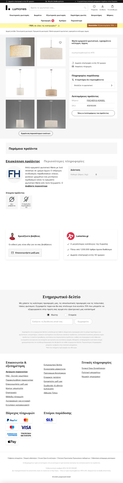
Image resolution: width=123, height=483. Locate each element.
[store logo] (16, 7)
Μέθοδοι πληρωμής (15, 396)
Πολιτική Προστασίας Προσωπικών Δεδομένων (74, 458)
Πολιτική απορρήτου (91, 372)
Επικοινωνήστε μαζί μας (17, 384)
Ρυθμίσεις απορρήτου (15, 458)
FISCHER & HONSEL (96, 100)
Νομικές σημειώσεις (91, 376)
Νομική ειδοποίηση (30, 458)
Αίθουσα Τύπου (51, 392)
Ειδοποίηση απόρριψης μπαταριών (103, 458)
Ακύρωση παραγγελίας (17, 372)
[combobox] (58, 7)
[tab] (23, 161)
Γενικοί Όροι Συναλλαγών (93, 368)
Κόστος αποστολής (14, 388)
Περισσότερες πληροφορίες (64, 161)
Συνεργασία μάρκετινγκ (55, 369)
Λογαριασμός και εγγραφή (18, 401)
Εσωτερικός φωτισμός (24, 31)
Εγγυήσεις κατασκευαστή (17, 405)
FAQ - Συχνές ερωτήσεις (17, 375)
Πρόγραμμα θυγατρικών (55, 373)
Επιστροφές (11, 392)
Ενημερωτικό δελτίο (53, 364)
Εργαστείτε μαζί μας (53, 381)
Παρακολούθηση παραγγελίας (19, 380)
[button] (20, 83)
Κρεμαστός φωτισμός (40, 31)
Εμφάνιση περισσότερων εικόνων (35, 133)
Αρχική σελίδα (11, 31)
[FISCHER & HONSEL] (14, 174)
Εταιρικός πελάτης (52, 377)
